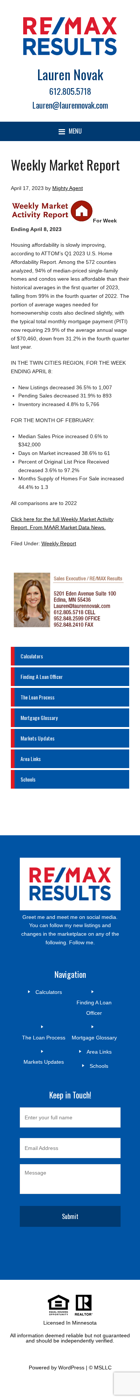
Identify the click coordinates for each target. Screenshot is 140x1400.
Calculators (32, 656)
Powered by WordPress (56, 1368)
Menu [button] (75, 131)
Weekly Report (58, 543)
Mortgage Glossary (39, 717)
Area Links (31, 759)
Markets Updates (38, 738)
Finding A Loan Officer (42, 676)
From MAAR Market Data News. (67, 527)
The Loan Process (38, 697)
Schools (28, 779)
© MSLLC (100, 1368)
